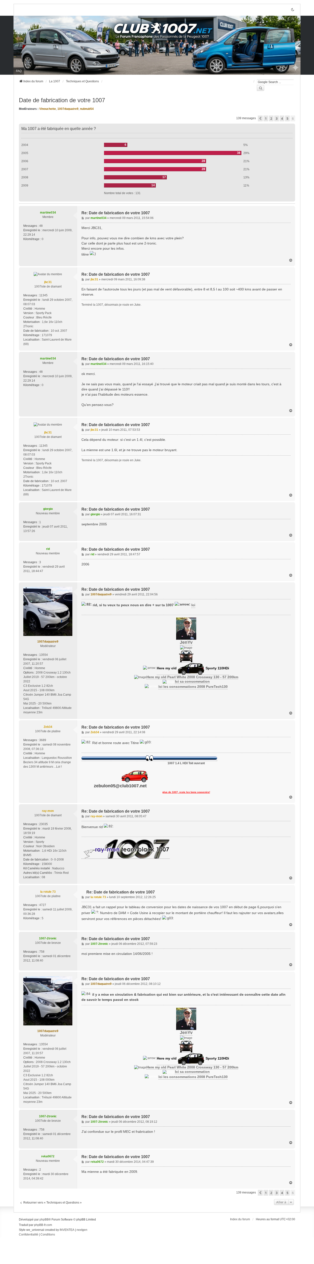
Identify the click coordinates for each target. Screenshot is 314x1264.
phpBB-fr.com (43, 1225)
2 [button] (271, 118)
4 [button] (282, 118)
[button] (260, 118)
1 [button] (266, 118)
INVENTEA (67, 1230)
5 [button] (287, 118)
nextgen (82, 1230)
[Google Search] (260, 88)
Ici (193, 605)
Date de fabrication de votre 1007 (62, 100)
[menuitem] (28, 1234)
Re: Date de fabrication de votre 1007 (115, 213)
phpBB (44, 1219)
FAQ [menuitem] (19, 71)
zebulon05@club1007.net (143, 785)
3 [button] (276, 118)
